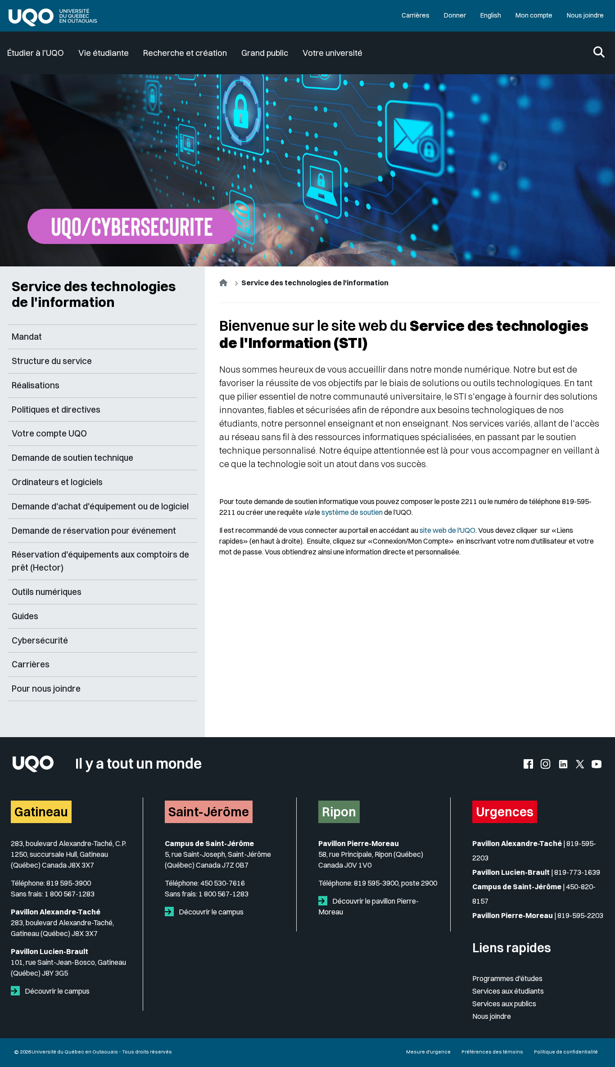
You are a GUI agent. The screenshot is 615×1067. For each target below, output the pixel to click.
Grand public (264, 53)
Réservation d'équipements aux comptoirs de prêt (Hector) (100, 561)
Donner (455, 15)
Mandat (27, 336)
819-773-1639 (577, 872)
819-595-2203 (580, 915)
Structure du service (52, 361)
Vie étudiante (103, 53)
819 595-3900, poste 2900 (395, 882)
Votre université (332, 53)
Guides (25, 616)
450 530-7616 (222, 882)
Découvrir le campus (56, 990)
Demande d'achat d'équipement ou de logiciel (100, 506)
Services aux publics (504, 1003)
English (490, 15)
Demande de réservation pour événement (94, 530)
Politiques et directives (56, 409)
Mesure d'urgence (428, 1052)
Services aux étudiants (508, 990)
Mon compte (534, 15)
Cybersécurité (40, 640)
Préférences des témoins (492, 1052)
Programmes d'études (507, 978)
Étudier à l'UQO (35, 53)
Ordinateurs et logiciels (57, 482)
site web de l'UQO (447, 530)
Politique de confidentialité (566, 1052)
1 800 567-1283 (70, 893)
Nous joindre (585, 15)
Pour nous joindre (46, 688)
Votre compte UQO (49, 433)
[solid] (17, 990)
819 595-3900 (68, 882)
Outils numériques (46, 591)
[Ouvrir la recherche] (599, 52)
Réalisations (35, 385)
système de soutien (352, 512)
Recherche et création (185, 53)
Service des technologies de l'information (94, 294)
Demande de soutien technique (72, 457)
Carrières (416, 15)
